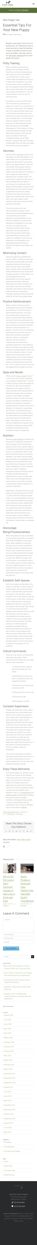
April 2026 (7, 1033)
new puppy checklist (16, 56)
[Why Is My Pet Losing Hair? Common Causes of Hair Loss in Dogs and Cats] (9, 864)
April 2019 (7, 1100)
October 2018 (9, 1114)
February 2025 (9, 1065)
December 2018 (9, 1105)
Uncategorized (11, 814)
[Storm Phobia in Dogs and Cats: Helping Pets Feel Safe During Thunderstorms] (27, 864)
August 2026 (8, 1015)
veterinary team (11, 795)
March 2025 (8, 1060)
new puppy (17, 43)
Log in (6, 1161)
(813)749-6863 (19, 1202)
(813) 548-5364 (19, 1206)
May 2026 (7, 1029)
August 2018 (8, 1123)
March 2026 (8, 1038)
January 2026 (9, 1047)
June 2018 (8, 1128)
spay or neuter (22, 376)
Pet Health (7, 1142)
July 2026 (7, 1020)
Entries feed (8, 1166)
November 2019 (9, 1078)
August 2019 (8, 1087)
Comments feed (9, 1170)
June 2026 (8, 1024)
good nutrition (18, 439)
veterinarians (26, 793)
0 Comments (19, 814)
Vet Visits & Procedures (12, 1151)
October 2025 (9, 1051)
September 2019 (9, 1083)
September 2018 (9, 1119)
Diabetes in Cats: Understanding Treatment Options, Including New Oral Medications (17, 996)
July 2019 (7, 1092)
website (24, 807)
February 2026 (9, 1042)
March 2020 (8, 1069)
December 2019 (9, 1074)
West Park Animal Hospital (12, 812)
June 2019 (8, 1096)
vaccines (20, 154)
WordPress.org (9, 1175)
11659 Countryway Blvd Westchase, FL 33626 (18, 1196)
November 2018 (9, 1110)
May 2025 (7, 1056)
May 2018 (7, 1132)
